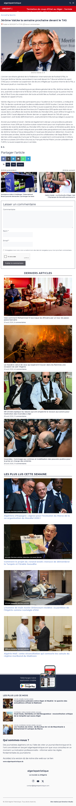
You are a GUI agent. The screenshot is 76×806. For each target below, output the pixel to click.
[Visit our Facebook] (33, 781)
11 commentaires (20, 416)
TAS (13, 164)
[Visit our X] (42, 781)
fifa (8, 164)
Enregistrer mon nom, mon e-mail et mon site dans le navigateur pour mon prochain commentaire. (38, 250)
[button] (70, 3)
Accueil (4, 15)
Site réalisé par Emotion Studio (61, 802)
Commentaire (9, 209)
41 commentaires (20, 369)
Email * (6, 241)
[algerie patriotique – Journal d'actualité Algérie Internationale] (12, 3)
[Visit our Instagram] (38, 781)
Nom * (6, 231)
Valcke (20, 164)
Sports (13, 15)
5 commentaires (20, 322)
